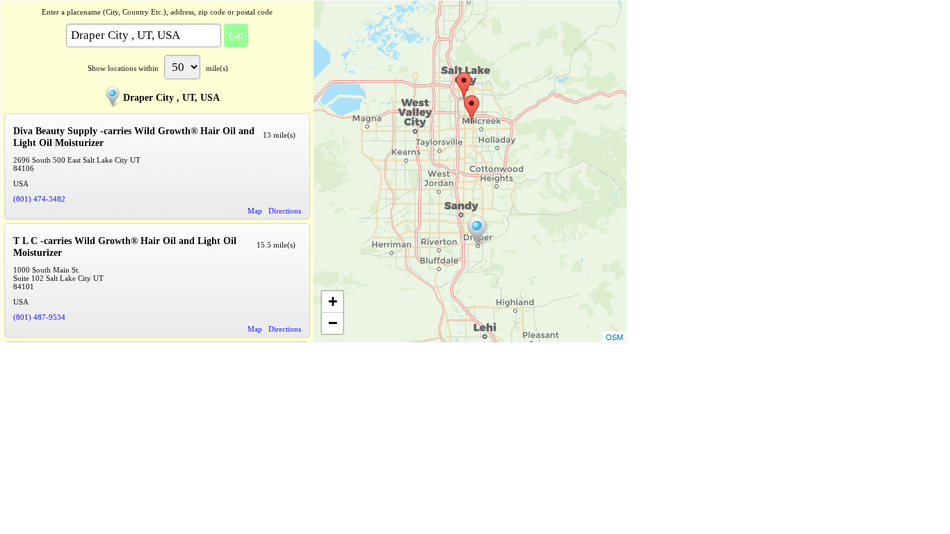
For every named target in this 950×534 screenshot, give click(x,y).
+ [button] (332, 301)
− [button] (332, 323)
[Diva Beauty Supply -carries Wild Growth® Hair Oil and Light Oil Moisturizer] (471, 109)
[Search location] (477, 231)
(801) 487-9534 (39, 317)
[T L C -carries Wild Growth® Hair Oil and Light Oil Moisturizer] (464, 86)
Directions (284, 211)
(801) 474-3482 (39, 199)
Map (255, 211)
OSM (614, 336)
